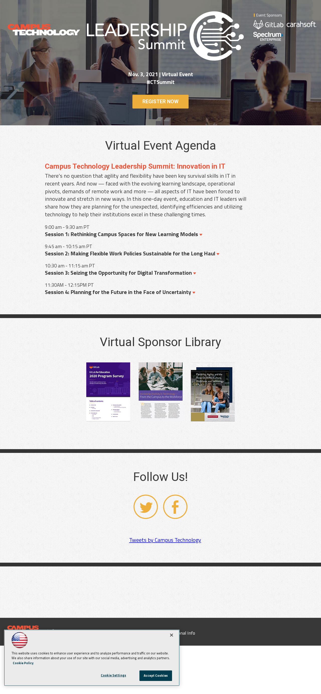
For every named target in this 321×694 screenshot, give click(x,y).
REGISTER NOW (160, 101)
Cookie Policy (23, 662)
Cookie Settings (113, 675)
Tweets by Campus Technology (165, 540)
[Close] (171, 635)
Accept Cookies (156, 675)
